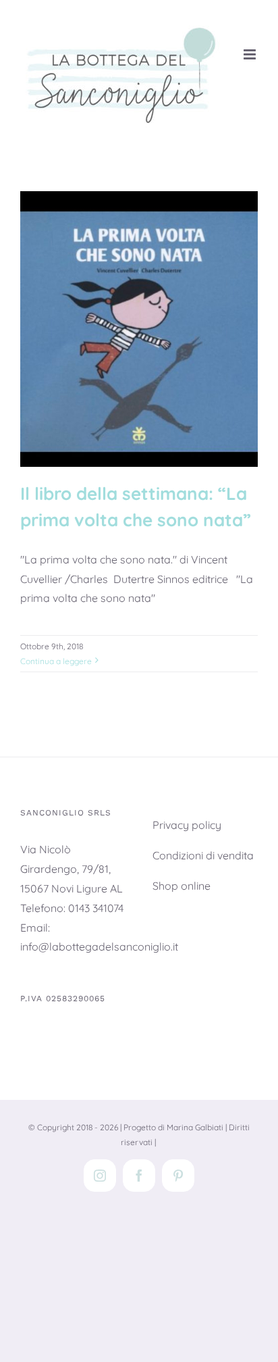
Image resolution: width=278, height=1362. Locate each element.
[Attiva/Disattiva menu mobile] (251, 54)
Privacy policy (186, 825)
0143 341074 (95, 908)
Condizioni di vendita (203, 855)
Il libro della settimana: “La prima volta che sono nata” (138, 281)
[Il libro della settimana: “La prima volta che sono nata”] (139, 329)
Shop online (181, 885)
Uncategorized (139, 383)
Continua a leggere (56, 661)
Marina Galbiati (195, 1127)
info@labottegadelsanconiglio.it (99, 946)
